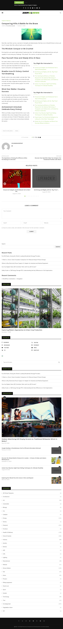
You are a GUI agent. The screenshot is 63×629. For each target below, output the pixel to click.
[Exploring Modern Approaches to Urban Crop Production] (31, 308)
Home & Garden (32, 536)
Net (32, 572)
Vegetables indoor (32, 607)
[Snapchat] (39, 8)
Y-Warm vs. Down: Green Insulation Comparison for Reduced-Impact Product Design (24, 259)
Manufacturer (32, 561)
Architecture (32, 496)
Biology (32, 507)
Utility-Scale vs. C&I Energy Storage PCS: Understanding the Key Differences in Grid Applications (27, 270)
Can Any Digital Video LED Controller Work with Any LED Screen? (19, 267)
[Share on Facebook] (35, 137)
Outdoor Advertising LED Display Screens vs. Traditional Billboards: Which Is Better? (29, 440)
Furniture (32, 529)
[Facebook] (23, 8)
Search (3, 244)
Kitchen (32, 547)
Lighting (32, 557)
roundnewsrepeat (10, 25)
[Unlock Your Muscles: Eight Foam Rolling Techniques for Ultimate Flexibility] (56, 470)
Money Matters (32, 568)
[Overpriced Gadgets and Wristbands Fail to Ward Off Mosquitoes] (17, 178)
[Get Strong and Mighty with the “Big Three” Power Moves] (46, 178)
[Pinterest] (30, 8)
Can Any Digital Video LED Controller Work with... (25, 5)
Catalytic (32, 514)
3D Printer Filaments (32, 493)
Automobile (32, 504)
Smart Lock (32, 586)
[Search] (60, 12)
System (32, 593)
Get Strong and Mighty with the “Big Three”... (46, 190)
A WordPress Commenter (8, 279)
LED (32, 550)
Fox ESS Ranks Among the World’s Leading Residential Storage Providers (21, 256)
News (32, 575)
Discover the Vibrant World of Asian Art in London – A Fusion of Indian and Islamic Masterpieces (24, 458)
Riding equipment (32, 582)
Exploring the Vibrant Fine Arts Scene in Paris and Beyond (17, 478)
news (16, 131)
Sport (32, 589)
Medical (32, 564)
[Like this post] (33, 137)
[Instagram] (28, 8)
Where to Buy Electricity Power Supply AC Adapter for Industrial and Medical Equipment (25, 263)
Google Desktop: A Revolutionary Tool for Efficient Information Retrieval (21, 448)
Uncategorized (32, 604)
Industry (32, 539)
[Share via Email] (40, 137)
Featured (32, 525)
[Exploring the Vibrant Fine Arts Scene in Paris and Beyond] (56, 480)
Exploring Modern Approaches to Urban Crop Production (22, 330)
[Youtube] (37, 8)
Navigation (19, 279)
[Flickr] (32, 8)
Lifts (32, 554)
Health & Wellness (8, 131)
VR (32, 611)
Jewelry (32, 543)
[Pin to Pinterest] (38, 137)
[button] (25, 2)
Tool (32, 600)
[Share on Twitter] (36, 137)
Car (32, 511)
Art (32, 500)
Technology (32, 597)
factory (32, 522)
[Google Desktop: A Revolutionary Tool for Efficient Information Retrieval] (56, 450)
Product (32, 579)
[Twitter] (25, 8)
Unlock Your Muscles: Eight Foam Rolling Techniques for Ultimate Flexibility (22, 468)
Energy (32, 518)
